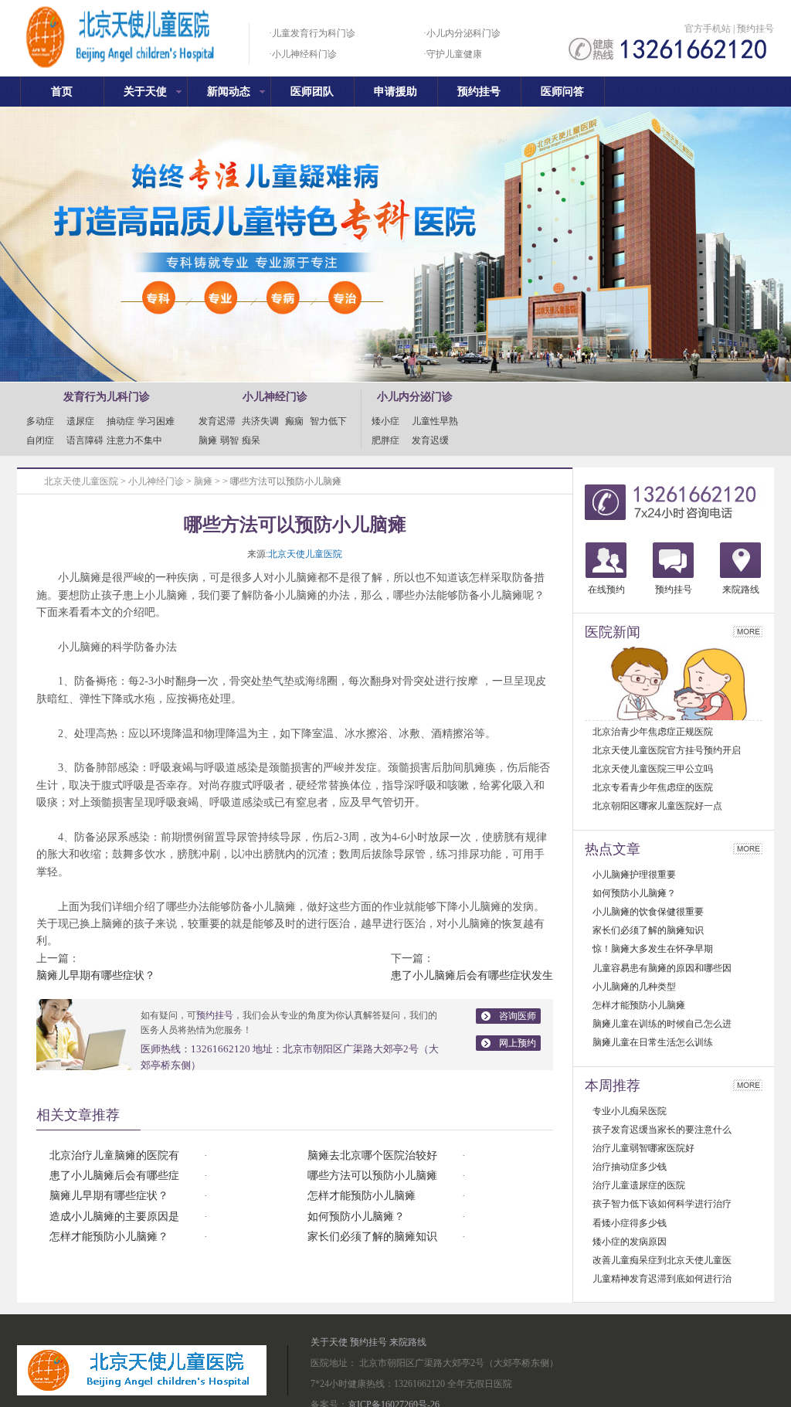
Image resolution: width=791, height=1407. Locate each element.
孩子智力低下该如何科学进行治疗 (662, 1203)
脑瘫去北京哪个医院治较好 (372, 1155)
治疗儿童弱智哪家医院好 (643, 1148)
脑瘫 (208, 440)
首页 (62, 91)
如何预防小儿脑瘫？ (356, 1216)
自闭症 (44, 440)
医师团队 (312, 91)
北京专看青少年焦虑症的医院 (652, 787)
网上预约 (517, 1043)
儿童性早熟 (435, 421)
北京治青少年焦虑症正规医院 (652, 731)
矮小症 (390, 421)
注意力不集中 (134, 440)
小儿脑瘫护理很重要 (634, 874)
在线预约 (606, 589)
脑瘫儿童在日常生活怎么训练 (652, 1042)
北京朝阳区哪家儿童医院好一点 (657, 805)
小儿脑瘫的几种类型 (634, 986)
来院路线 (740, 589)
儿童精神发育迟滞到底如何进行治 (662, 1278)
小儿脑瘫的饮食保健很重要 (648, 911)
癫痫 (294, 421)
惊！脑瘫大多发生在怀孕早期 (652, 948)
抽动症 (120, 421)
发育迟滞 (217, 421)
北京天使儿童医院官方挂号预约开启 (666, 750)
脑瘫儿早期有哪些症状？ (95, 975)
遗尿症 (85, 421)
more (747, 631)
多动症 (44, 421)
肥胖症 (390, 440)
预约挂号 (755, 28)
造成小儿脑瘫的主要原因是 (114, 1216)
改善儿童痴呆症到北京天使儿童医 (662, 1260)
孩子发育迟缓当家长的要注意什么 (662, 1129)
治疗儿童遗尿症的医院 (638, 1185)
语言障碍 (85, 440)
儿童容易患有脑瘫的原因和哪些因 (662, 968)
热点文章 (612, 849)
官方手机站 (707, 28)
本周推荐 (612, 1085)
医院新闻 (612, 632)
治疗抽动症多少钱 (629, 1166)
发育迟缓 (430, 440)
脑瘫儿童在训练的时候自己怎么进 (662, 1023)
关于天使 (145, 91)
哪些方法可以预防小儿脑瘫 (372, 1175)
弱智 (229, 440)
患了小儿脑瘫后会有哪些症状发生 (472, 975)
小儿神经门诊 (156, 481)
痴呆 (251, 440)
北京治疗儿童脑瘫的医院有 (114, 1155)
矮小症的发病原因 (629, 1241)
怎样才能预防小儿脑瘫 (361, 1195)
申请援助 (395, 91)
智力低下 (328, 421)
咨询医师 (517, 1016)
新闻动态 (228, 91)
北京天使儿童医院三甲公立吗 (652, 768)
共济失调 (260, 421)
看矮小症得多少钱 (629, 1223)
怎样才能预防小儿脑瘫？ (108, 1236)
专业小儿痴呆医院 (629, 1111)
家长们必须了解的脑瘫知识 (372, 1236)
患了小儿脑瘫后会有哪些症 (114, 1175)
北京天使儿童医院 (81, 481)
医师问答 (562, 91)
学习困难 (156, 421)
